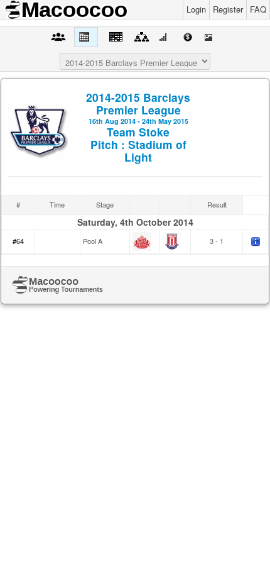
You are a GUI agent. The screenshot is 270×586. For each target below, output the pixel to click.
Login (196, 9)
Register (228, 9)
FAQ (258, 9)
